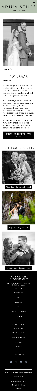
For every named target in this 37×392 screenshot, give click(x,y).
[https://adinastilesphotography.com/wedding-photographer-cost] (18, 167)
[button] (34, 2)
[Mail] (25, 362)
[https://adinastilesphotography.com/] (18, 6)
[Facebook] (11, 362)
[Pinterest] (20, 362)
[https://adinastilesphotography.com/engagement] (18, 248)
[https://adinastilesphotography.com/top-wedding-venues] (18, 207)
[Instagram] (16, 362)
